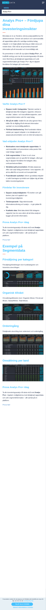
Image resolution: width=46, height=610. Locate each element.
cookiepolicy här (28, 600)
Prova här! (6, 240)
